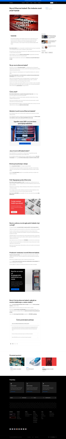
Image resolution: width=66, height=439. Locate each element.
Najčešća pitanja (29, 385)
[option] (5, 438)
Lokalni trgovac (24, 397)
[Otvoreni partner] (36, 2)
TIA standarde (12, 157)
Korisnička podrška (46, 385)
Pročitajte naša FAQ (29, 391)
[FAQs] (27, 383)
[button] (25, 133)
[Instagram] (50, 437)
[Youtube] (53, 437)
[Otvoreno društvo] (32, 2)
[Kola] (56, 3)
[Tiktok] (54, 437)
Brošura (35, 397)
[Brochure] (43, 397)
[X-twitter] (55, 437)
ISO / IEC (37, 156)
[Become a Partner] (55, 397)
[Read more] (17, 362)
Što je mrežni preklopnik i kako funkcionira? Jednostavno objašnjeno (52, 41)
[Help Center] (11, 383)
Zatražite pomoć (13, 391)
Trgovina (11, 397)
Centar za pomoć (13, 385)
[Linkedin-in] (51, 437)
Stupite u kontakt (45, 391)
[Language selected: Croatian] (34, 438)
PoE (23, 182)
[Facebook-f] (48, 437)
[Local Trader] (31, 397)
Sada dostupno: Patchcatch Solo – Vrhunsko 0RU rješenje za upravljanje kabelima (52, 36)
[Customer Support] (43, 383)
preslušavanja (19, 85)
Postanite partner (48, 397)
